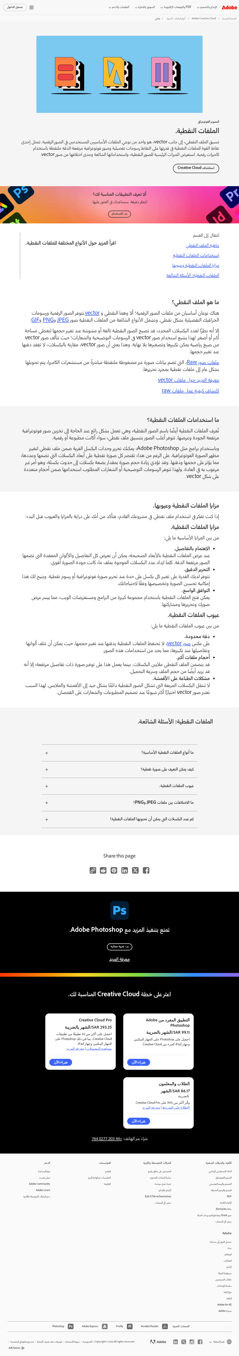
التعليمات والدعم (120, 7)
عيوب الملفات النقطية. (176, 786)
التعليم (108, 1172)
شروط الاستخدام (72, 1342)
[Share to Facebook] (146, 870)
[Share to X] (135, 870)
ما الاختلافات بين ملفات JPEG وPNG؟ (163, 803)
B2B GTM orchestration (158, 1197)
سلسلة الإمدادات (224, 1286)
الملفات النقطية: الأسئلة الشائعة (192, 275)
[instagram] (192, 1341)
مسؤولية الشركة (225, 1273)
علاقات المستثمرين (223, 1280)
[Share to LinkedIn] (124, 870)
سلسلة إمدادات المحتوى (160, 1178)
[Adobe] (229, 7)
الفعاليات (228, 1261)
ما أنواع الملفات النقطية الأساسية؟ (167, 753)
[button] (31, 7)
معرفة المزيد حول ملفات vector (188, 381)
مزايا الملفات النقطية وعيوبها (195, 265)
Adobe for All (224, 1305)
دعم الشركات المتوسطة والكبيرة (36, 1197)
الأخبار (229, 1267)
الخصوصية (87, 1342)
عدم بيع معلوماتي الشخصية (22, 1342)
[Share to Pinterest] (114, 870)
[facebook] (200, 1341)
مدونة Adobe (225, 1311)
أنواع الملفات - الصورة (176, 19)
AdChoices (15, 1348)
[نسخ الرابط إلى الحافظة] (93, 870)
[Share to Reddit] (103, 870)
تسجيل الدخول (15, 7)
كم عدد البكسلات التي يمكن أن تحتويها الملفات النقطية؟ (152, 819)
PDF (229, 1197)
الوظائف (228, 1255)
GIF (35, 320)
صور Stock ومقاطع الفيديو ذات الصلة (214, 1216)
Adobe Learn (43, 1190)
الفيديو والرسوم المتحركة (221, 1190)
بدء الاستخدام (119, 214)
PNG (48, 320)
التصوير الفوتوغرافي (223, 1178)
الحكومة (107, 1184)
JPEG (63, 320)
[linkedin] (175, 1341)
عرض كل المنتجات (223, 1222)
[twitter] (183, 1341)
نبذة (230, 1248)
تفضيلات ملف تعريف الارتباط (49, 1342)
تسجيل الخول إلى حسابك (221, 1242)
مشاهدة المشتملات (99, 1049)
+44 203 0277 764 (107, 1139)
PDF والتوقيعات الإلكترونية (177, 7)
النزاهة (229, 1299)
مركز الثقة (228, 1292)
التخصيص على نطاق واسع (159, 1172)
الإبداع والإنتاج (165, 1190)
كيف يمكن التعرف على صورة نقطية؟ (167, 769)
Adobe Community (39, 1184)
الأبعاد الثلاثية (226, 1203)
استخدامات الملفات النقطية (196, 255)
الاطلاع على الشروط (176, 1108)
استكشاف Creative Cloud (196, 168)
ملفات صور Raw (203, 363)
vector (92, 314)
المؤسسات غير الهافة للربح (99, 1178)
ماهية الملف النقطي (202, 245)
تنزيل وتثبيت (44, 1178)
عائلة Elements (224, 1209)
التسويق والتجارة (146, 7)
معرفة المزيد (119, 959)
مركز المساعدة (44, 1172)
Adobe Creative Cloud (204, 19)
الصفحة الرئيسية (229, 19)
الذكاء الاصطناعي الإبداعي (220, 1172)
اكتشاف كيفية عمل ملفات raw (190, 391)
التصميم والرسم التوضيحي (220, 1184)
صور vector (179, 644)
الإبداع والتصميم (208, 7)
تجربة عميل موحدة (163, 1184)
